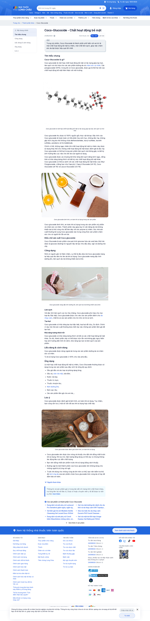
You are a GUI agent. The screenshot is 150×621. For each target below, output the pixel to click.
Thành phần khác (28, 23)
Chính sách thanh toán (20, 570)
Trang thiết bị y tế (44, 554)
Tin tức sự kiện (68, 567)
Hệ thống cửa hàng (19, 544)
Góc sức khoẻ (68, 540)
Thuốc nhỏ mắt (68, 13)
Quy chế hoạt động (19, 550)
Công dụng (18, 38)
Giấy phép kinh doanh (20, 547)
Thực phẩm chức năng (45, 540)
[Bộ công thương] (93, 571)
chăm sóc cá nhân (93, 65)
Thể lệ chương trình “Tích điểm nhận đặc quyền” (21, 594)
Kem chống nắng (56, 13)
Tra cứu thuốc (67, 544)
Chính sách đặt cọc (19, 554)
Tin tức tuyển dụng (69, 563)
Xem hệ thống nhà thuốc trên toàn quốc (40, 530)
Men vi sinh (88, 13)
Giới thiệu (16, 540)
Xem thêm (56, 494)
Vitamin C (110, 13)
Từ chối (127, 615)
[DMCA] (98, 575)
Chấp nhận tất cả (127, 610)
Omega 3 (38, 13)
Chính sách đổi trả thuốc (21, 560)
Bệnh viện (66, 557)
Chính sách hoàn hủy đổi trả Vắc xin (22, 583)
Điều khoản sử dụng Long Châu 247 (22, 599)
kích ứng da (54, 474)
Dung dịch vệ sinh (100, 13)
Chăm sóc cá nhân (44, 550)
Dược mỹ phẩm (43, 544)
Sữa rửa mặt (79, 13)
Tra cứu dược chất (69, 547)
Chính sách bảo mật (19, 567)
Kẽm (43, 13)
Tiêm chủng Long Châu (46, 560)
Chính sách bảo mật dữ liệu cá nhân (23, 578)
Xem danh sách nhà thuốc (125, 530)
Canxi (31, 13)
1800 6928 (133, 2)
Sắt (48, 13)
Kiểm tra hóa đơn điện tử (21, 573)
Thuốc (40, 547)
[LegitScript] (98, 580)
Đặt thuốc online (43, 557)
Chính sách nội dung (20, 557)
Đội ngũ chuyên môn (70, 560)
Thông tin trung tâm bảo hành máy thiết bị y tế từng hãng (23, 588)
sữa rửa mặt (58, 374)
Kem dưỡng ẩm (53, 387)
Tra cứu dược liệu (69, 550)
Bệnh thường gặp (69, 554)
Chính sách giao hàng (20, 563)
